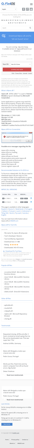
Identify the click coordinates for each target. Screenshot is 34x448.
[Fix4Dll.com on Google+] (27, 9)
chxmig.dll (7, 319)
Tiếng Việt (4, 213)
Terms (7, 439)
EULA (13, 73)
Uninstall (25, 73)
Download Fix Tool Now (13, 251)
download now (17, 69)
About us (12, 443)
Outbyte (18, 259)
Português (28, 209)
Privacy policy (21, 261)
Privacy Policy (18, 73)
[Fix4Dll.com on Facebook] (23, 9)
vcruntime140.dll (10, 272)
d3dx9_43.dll (8, 292)
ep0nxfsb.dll (8, 305)
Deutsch (11, 209)
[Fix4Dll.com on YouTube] (31, 9)
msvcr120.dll (8, 277)
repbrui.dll (8, 314)
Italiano (5, 211)
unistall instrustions (27, 259)
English (3, 215)
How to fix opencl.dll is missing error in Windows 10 (14, 414)
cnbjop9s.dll (8, 311)
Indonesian (26, 211)
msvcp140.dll (8, 287)
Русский (18, 213)
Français (12, 211)
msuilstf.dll (8, 308)
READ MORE (7, 424)
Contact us (25, 439)
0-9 (2, 20)
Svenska (25, 213)
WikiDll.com (14, 221)
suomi (18, 211)
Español (4, 209)
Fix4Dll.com (15, 433)
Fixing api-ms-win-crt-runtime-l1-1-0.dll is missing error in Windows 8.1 (15, 419)
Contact (30, 73)
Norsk (12, 213)
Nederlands (20, 209)
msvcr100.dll (8, 282)
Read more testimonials (15, 375)
